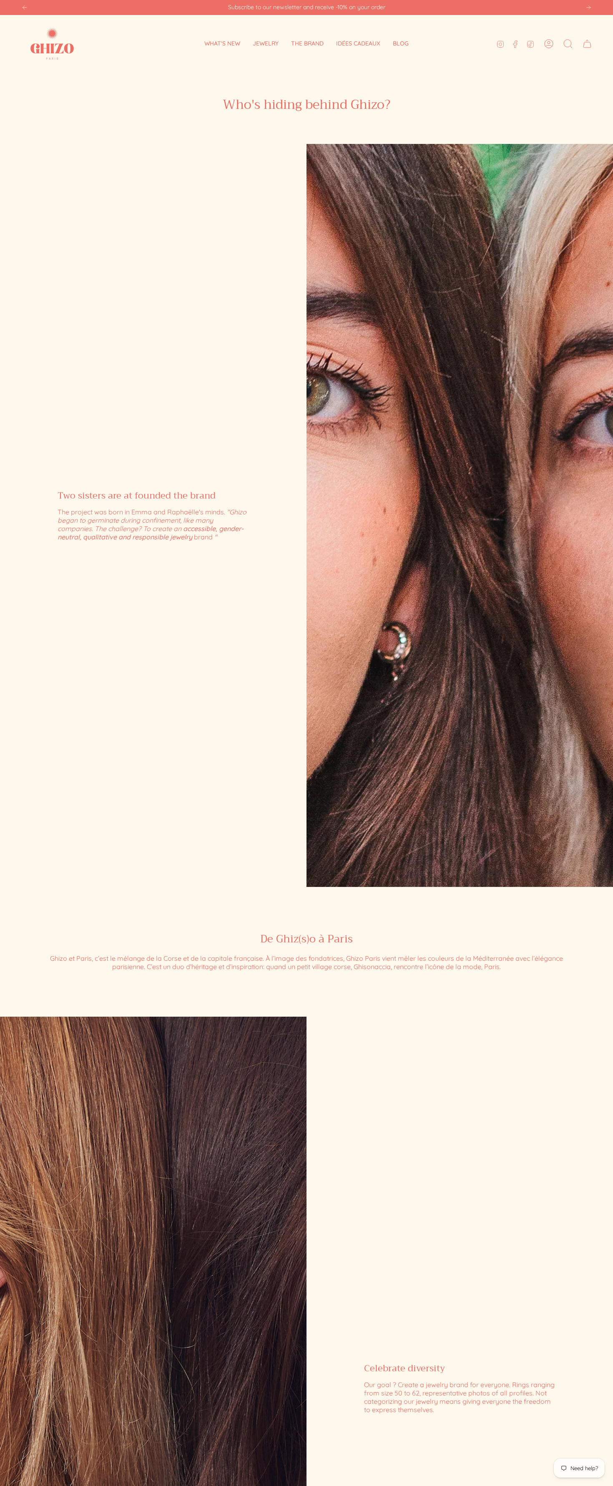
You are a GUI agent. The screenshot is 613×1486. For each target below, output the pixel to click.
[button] (265, 43)
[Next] (588, 7)
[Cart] (587, 44)
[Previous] (24, 7)
